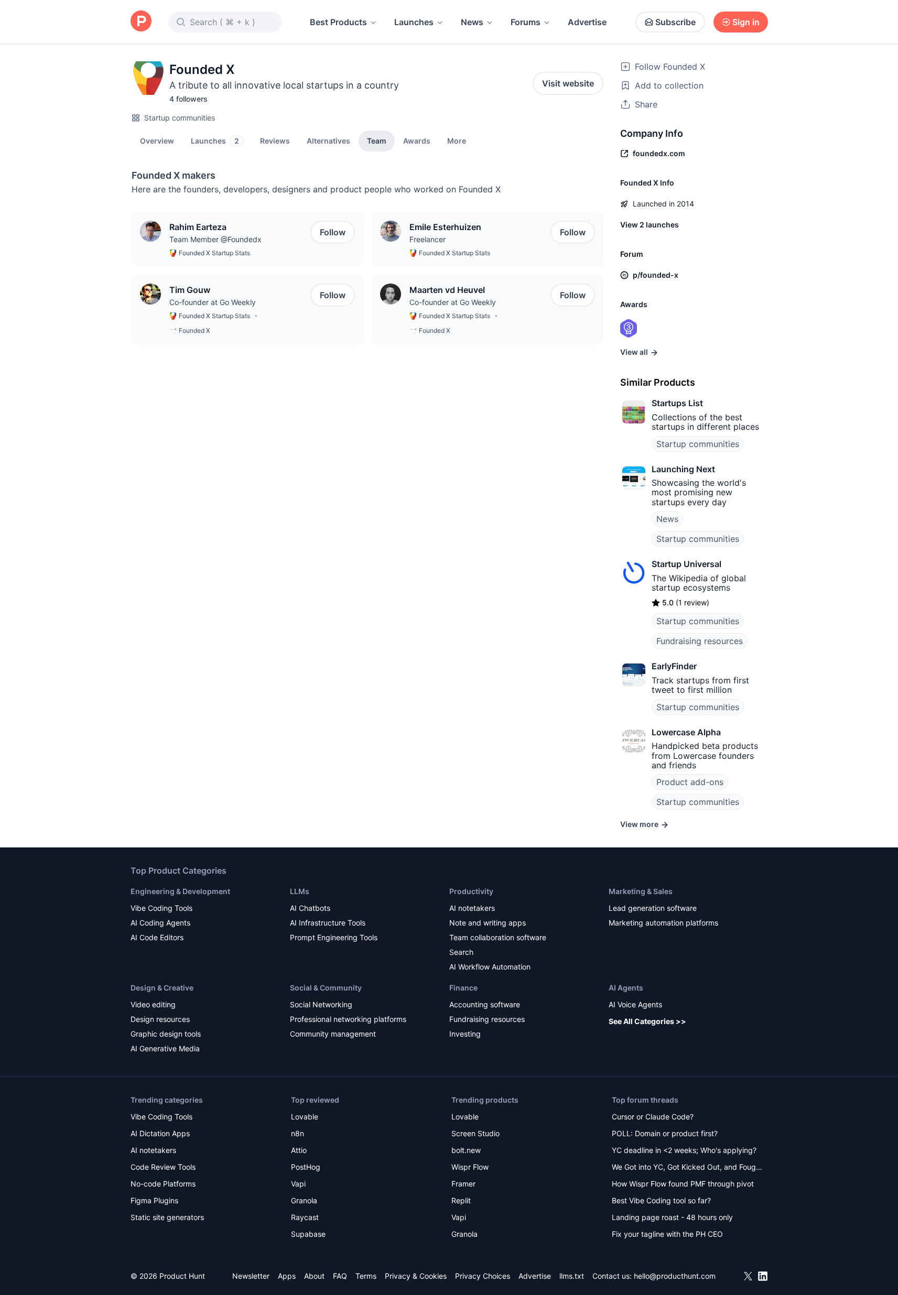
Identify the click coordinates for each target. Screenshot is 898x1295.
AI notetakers (472, 908)
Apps (287, 1275)
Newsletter (250, 1275)
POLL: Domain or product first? (665, 1133)
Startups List (677, 403)
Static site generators (167, 1217)
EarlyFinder (674, 666)
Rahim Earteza (197, 227)
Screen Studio (475, 1133)
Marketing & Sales (641, 891)
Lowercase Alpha (686, 732)
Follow (332, 232)
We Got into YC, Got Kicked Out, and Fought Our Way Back (687, 1167)
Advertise (587, 22)
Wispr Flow (470, 1166)
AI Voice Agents (635, 1004)
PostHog (305, 1166)
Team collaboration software (497, 937)
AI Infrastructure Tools (327, 922)
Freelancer (427, 239)
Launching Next (683, 469)
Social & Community (326, 987)
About (314, 1275)
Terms (365, 1275)
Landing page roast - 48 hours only (672, 1217)
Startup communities (179, 117)
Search (461, 952)
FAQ (340, 1275)
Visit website (568, 83)
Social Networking (321, 1004)
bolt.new (466, 1150)
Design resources (160, 1019)
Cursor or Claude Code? (653, 1116)
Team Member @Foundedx (215, 239)
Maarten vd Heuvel (447, 290)
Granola (304, 1200)
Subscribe (675, 22)
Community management (333, 1033)
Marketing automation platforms (663, 922)
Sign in (746, 22)
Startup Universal (686, 564)
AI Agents (626, 987)
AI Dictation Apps (160, 1133)
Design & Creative (162, 987)
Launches (414, 22)
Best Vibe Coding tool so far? (661, 1200)
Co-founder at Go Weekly (212, 302)
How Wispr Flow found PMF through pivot (683, 1183)
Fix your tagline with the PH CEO (667, 1233)
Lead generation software (653, 908)
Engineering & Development (180, 891)
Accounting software (484, 1004)
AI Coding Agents (160, 922)
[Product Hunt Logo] (141, 21)
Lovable (304, 1116)
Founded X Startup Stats (214, 253)
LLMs (299, 891)
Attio (299, 1150)
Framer (463, 1183)
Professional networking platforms (348, 1019)
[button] (456, 140)
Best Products (338, 22)
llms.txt (571, 1275)
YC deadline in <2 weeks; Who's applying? (684, 1150)
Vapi (298, 1183)
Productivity (471, 891)
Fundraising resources (699, 641)
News (472, 22)
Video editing (153, 1004)
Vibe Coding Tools (161, 908)
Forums (525, 22)
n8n (297, 1133)
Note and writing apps (487, 922)
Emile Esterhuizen (445, 227)
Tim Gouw (189, 290)
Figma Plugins (154, 1200)
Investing (465, 1033)
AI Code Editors (157, 937)
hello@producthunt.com (675, 1275)
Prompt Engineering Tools (333, 937)
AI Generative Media (165, 1048)
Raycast (305, 1217)
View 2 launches (649, 224)
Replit (461, 1200)
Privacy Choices (482, 1275)
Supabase (308, 1233)
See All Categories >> (647, 1021)
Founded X (194, 330)
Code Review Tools (163, 1166)
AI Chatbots (310, 908)
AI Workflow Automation (490, 966)
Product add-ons (689, 782)
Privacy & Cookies (416, 1275)
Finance (463, 987)
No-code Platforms (163, 1183)
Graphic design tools (166, 1033)
